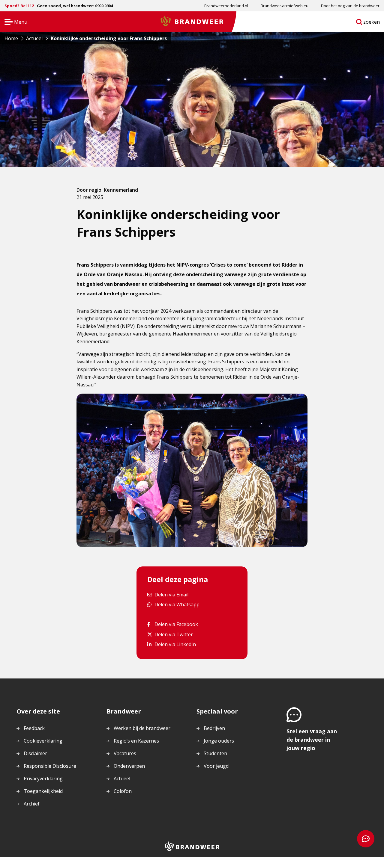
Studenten (215, 753)
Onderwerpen (129, 766)
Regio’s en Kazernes (136, 740)
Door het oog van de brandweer (350, 5)
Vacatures (125, 753)
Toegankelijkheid (43, 791)
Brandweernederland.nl (226, 5)
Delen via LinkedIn (175, 644)
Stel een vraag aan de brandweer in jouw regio (311, 740)
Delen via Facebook (176, 624)
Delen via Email (171, 594)
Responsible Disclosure (50, 766)
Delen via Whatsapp (177, 604)
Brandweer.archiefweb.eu (284, 5)
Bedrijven (214, 728)
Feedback (34, 728)
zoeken (371, 23)
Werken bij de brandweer (142, 728)
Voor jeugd (216, 766)
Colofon (123, 791)
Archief (32, 803)
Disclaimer (35, 753)
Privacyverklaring (43, 778)
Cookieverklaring (43, 740)
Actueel (122, 778)
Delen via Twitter (173, 634)
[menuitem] (226, 5)
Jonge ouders (219, 740)
